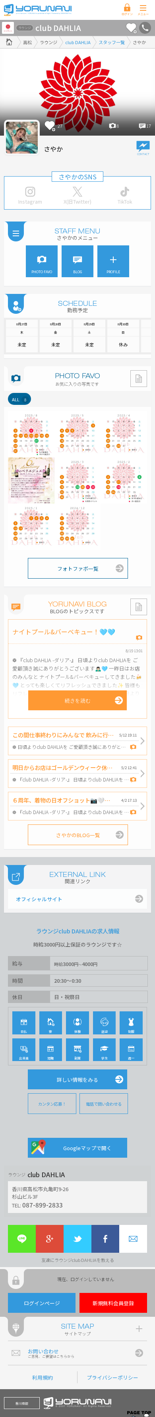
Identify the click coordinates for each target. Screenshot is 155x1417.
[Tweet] (77, 1239)
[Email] (133, 1239)
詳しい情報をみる (77, 1079)
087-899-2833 (42, 1204)
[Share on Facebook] (105, 1239)
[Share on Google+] (50, 1239)
